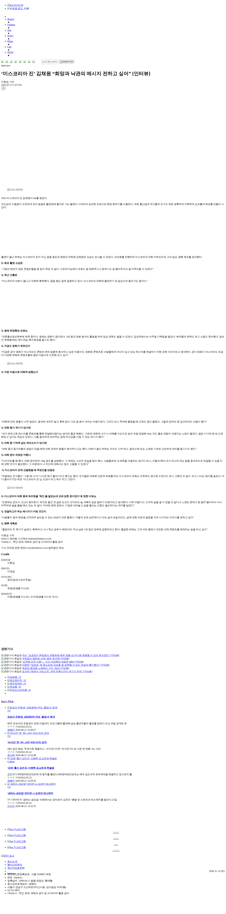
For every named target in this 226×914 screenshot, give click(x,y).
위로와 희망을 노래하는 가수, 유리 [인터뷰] (45, 668)
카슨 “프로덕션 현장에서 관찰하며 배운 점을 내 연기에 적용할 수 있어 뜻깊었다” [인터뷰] (70, 655)
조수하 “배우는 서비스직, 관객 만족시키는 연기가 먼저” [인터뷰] (57, 671)
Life (9, 47)
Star (9, 30)
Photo (10, 41)
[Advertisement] (13, 139)
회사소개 (12, 861)
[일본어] (12, 61)
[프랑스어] (21, 61)
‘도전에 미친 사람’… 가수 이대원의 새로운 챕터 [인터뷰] (53, 661)
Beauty (10, 19)
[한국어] (3, 61)
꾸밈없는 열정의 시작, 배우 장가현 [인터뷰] (45, 658)
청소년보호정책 (16, 868)
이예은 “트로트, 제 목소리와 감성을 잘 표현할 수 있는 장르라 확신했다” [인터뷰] (65, 665)
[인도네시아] (34, 61)
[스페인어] (25, 61)
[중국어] (16, 61)
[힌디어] (30, 61)
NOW (10, 52)
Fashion (11, 24)
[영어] (8, 61)
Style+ (10, 35)
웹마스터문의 (14, 864)
